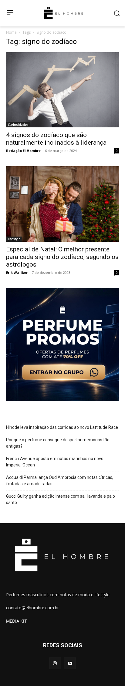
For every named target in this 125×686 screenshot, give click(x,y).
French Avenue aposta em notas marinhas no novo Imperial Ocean (54, 461)
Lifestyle (14, 239)
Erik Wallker (17, 272)
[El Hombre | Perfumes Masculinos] (63, 13)
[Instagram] (55, 663)
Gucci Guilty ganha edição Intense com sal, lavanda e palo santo (60, 499)
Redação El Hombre (23, 150)
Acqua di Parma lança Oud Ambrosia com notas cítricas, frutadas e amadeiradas (59, 480)
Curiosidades (18, 125)
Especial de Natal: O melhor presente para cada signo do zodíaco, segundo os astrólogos (62, 257)
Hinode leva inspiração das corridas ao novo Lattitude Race (62, 427)
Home (11, 32)
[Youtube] (70, 663)
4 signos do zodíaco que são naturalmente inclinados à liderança (56, 138)
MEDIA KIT (16, 621)
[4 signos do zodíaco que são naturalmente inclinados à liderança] (62, 89)
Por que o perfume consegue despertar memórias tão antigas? (58, 443)
